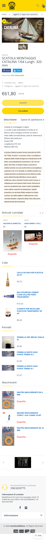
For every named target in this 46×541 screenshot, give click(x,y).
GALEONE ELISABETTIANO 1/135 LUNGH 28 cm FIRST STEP (12, 224)
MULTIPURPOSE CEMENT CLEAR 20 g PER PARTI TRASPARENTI (28, 294)
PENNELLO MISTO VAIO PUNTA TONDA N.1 (27, 367)
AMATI (5, 220)
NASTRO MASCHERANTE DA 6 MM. (30, 393)
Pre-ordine (23, 111)
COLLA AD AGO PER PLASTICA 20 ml (30, 273)
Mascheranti (9, 382)
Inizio (4, 14)
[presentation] (40, 213)
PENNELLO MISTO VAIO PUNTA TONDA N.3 (27, 353)
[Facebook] (20, 508)
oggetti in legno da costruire (25, 14)
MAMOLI (5, 55)
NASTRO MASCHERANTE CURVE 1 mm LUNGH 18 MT (29, 414)
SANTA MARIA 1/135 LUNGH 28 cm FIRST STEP (33, 224)
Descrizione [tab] (10, 119)
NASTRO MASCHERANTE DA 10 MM (30, 429)
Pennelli (6, 327)
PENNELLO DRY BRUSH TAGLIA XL (30, 338)
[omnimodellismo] (11, 5)
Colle (5, 262)
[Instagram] (26, 508)
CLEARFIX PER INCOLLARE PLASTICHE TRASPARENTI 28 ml (29, 311)
